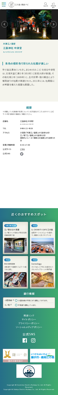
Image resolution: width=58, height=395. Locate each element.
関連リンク (29, 315)
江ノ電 (7, 305)
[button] (53, 24)
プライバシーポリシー (29, 323)
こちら (22, 149)
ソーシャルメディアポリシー (29, 327)
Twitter (21, 154)
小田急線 (8, 300)
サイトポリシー (29, 319)
